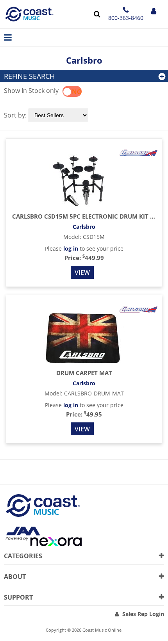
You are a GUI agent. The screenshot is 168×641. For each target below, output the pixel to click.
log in (70, 248)
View (82, 272)
